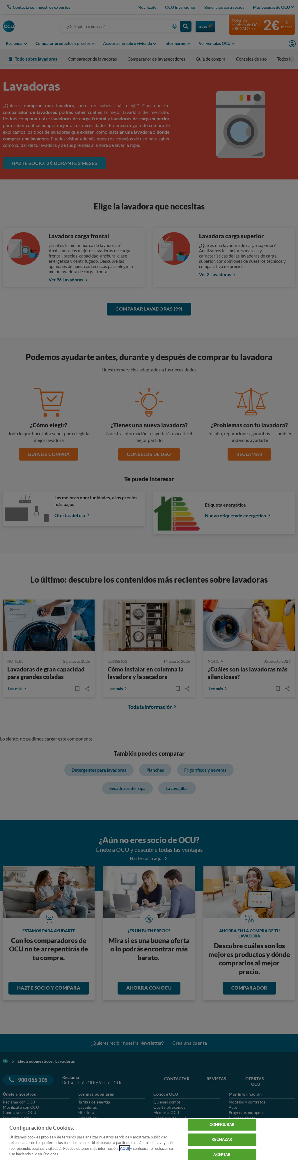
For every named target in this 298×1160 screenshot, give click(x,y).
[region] (149, 1139)
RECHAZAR (222, 1139)
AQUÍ (124, 1148)
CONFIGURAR (222, 1124)
